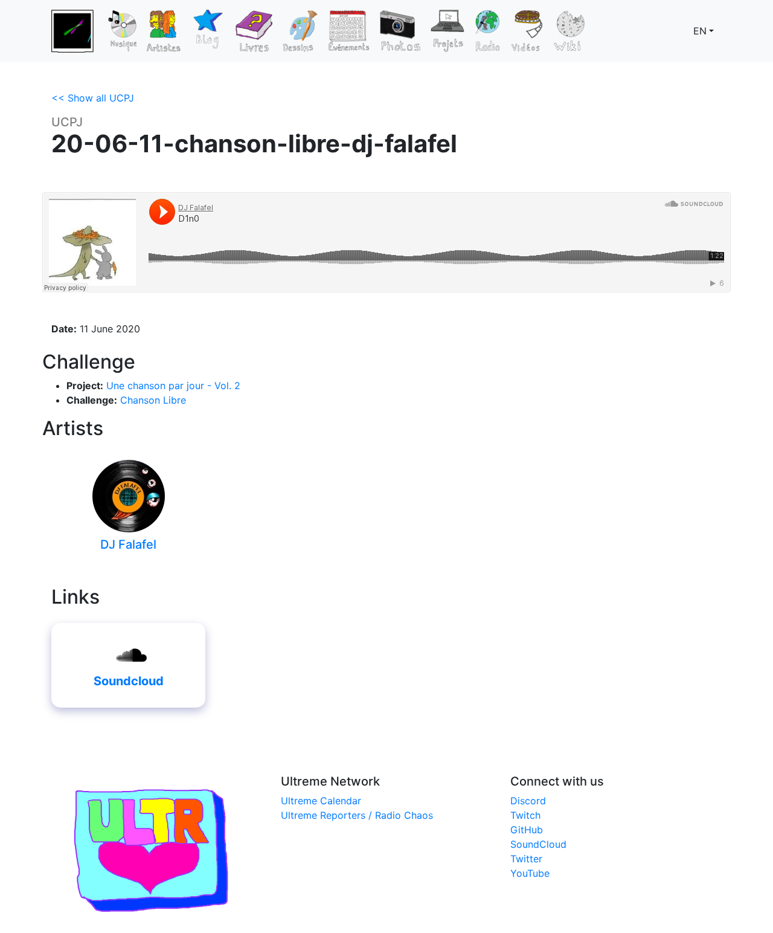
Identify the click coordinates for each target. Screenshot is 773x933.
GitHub (526, 830)
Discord (528, 801)
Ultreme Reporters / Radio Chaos (357, 815)
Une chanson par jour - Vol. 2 (173, 385)
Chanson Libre (153, 400)
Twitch (525, 815)
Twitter (526, 859)
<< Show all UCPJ (92, 98)
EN (700, 31)
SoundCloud (538, 844)
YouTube (530, 873)
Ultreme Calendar (321, 801)
